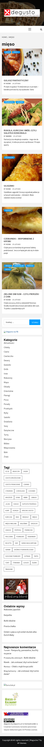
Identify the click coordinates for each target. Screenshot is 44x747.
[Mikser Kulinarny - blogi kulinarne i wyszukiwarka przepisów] (11, 699)
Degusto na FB (12, 331)
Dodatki (7, 365)
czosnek (31, 491)
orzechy (34, 523)
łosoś (26, 563)
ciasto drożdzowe (13, 478)
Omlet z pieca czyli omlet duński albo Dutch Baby (20, 633)
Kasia (8, 83)
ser (16, 543)
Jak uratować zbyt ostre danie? (24, 662)
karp (7, 510)
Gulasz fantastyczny (16, 80)
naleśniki (23, 523)
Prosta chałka (10, 626)
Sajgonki (9, 186)
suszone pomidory (13, 556)
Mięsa (7, 52)
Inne (6, 373)
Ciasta (6, 351)
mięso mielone (11, 523)
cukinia (26, 484)
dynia (18, 497)
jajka (7, 504)
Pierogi (8, 210)
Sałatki (20, 102)
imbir (26, 497)
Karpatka (8, 615)
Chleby (7, 347)
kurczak (8, 517)
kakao (16, 504)
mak (17, 517)
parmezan (29, 530)
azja (7, 471)
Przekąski (9, 102)
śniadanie (9, 569)
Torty (6, 434)
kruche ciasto (27, 510)
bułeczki (16, 471)
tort (7, 563)
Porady (7, 404)
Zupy (6, 456)
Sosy (6, 426)
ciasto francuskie (12, 484)
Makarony (8, 378)
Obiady (16, 52)
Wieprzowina (9, 447)
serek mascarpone (29, 543)
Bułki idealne (9, 620)
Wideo (7, 269)
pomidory (20, 536)
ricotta (8, 543)
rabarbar (32, 536)
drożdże (8, 497)
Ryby (6, 413)
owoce (8, 530)
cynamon (9, 491)
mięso (34, 517)
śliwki (34, 563)
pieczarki (9, 536)
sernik (8, 549)
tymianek (16, 563)
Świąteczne (9, 430)
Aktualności (9, 343)
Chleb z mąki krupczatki (22, 666)
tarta (36, 556)
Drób (6, 369)
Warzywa (7, 439)
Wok (6, 452)
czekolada (20, 491)
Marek (9, 136)
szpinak (27, 556)
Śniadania (8, 421)
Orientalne (19, 266)
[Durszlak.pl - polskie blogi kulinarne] (9, 685)
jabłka (34, 497)
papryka (18, 530)
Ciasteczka (8, 356)
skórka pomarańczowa (23, 549)
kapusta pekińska (29, 504)
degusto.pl (17, 724)
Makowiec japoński (12, 609)
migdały (25, 517)
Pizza (6, 399)
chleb (25, 471)
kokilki (15, 510)
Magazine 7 (34, 740)
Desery (7, 360)
